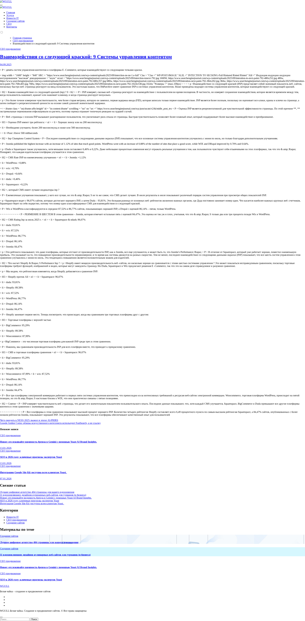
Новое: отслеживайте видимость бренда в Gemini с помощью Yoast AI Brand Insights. (48, 441)
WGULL (4, 586)
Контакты (11, 26)
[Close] (1, 617)
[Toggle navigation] (1, 5)
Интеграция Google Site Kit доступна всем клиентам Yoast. (33, 472)
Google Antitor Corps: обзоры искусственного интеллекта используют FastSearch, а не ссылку (50, 423)
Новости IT (12, 18)
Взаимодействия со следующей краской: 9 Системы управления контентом (86, 56)
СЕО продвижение (10, 49)
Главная (10, 12)
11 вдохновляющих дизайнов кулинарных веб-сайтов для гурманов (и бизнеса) (43, 495)
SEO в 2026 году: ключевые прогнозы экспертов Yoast (31, 457)
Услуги (10, 15)
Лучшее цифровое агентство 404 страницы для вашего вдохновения (37, 492)
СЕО (9, 24)
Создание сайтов (15, 21)
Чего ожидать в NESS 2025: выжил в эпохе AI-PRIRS (29, 420)
